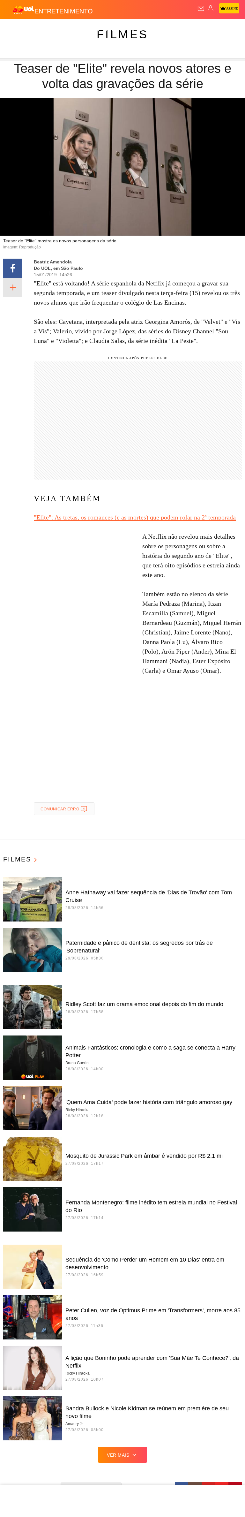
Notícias (90, 29)
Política (115, 29)
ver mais (118, 1455)
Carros (140, 29)
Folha (192, 29)
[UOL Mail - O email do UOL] (201, 8)
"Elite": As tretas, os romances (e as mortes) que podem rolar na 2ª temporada (135, 517)
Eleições (63, 29)
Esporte (215, 29)
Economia (167, 29)
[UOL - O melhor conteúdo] (23, 10)
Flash (40, 29)
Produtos (14, 29)
